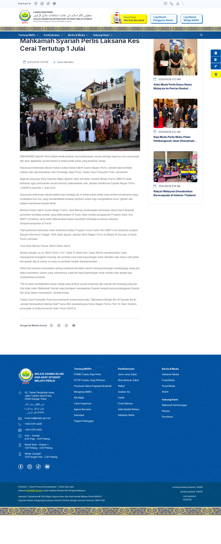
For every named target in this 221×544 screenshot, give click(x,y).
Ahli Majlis (79, 397)
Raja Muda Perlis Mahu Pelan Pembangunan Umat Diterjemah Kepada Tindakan (174, 140)
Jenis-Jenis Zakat (127, 374)
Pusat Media (168, 386)
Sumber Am (124, 391)
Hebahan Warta (126, 415)
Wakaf (121, 386)
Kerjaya (166, 410)
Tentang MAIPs (26, 35)
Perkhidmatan (52, 35)
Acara (165, 391)
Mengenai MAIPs (83, 391)
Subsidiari (79, 415)
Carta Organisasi (82, 403)
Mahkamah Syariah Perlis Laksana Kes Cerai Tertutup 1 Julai (79, 44)
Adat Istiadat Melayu (128, 409)
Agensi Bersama (82, 409)
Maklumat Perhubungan (174, 405)
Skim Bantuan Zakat (128, 380)
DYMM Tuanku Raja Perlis (87, 374)
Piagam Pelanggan (84, 421)
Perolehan (167, 416)
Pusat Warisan (125, 403)
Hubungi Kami (101, 35)
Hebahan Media (170, 374)
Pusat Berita (168, 380)
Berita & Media (76, 35)
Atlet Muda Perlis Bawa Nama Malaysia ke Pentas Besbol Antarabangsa (173, 88)
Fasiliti (121, 397)
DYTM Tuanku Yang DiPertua (89, 380)
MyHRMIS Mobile (34, 490)
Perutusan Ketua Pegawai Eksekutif (92, 386)
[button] (216, 74)
